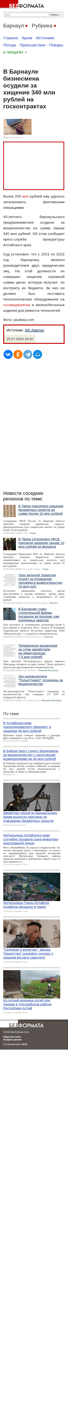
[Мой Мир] (37, 354)
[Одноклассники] (17, 354)
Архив (27, 38)
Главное (10, 38)
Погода (9, 45)
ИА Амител (34, 330)
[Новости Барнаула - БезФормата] (22, 4)
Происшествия (32, 45)
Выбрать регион (12, 1039)
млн (25, 196)
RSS (24, 1044)
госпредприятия (16, 305)
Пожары (56, 45)
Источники (45, 38)
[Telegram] (27, 354)
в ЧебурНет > (15, 52)
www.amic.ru (16, 137)
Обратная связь (12, 1037)
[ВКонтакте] (8, 354)
